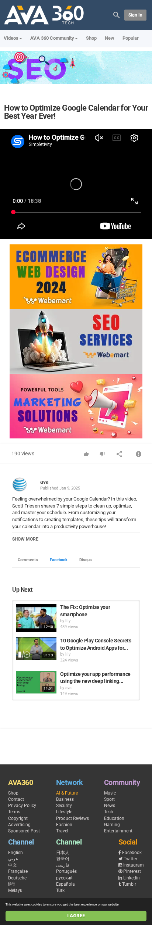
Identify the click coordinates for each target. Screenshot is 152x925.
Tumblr (129, 884)
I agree (76, 916)
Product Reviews (72, 818)
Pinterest (132, 871)
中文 (12, 865)
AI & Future (67, 793)
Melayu (15, 890)
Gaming (112, 824)
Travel (62, 830)
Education (114, 818)
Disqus (85, 559)
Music (110, 793)
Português (66, 871)
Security (64, 805)
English (15, 852)
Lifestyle (64, 811)
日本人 (62, 852)
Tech (108, 811)
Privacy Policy (22, 805)
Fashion (64, 824)
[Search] (116, 14)
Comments (28, 559)
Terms (14, 811)
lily (67, 621)
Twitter (130, 858)
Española (65, 884)
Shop (91, 38)
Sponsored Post (24, 830)
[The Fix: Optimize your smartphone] (36, 618)
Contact (16, 799)
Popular (130, 38)
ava (44, 482)
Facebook (59, 559)
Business (65, 799)
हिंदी (11, 884)
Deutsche (17, 878)
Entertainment (118, 830)
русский (64, 878)
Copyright (18, 818)
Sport (109, 799)
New (109, 38)
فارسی (62, 865)
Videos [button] (11, 38)
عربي (13, 858)
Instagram (133, 865)
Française (18, 871)
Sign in (135, 15)
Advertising (19, 824)
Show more (25, 539)
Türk (60, 890)
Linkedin (131, 878)
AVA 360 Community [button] (52, 38)
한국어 (62, 858)
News (109, 805)
